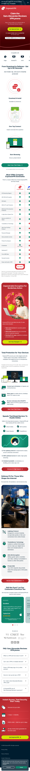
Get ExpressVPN (14, 737)
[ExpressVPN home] (8, 8)
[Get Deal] (15, 2)
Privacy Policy (4, 749)
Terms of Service (5, 753)
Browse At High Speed (14, 469)
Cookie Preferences (5, 758)
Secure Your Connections (14, 580)
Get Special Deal (14, 29)
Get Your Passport (14, 342)
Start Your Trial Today (14, 165)
